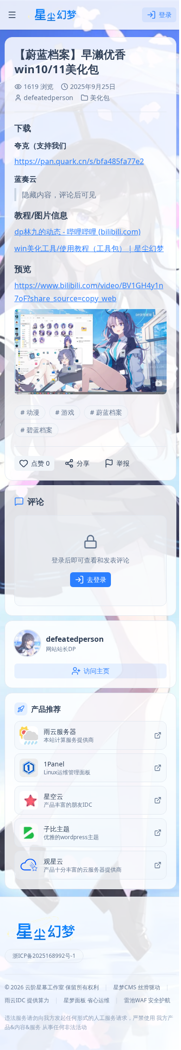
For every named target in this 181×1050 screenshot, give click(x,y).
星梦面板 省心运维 (87, 1000)
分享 (83, 463)
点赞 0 (40, 463)
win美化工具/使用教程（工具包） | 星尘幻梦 (89, 248)
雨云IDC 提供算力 (27, 1000)
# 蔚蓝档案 (106, 412)
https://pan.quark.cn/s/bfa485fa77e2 (79, 161)
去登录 (96, 579)
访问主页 (97, 670)
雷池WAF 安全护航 (147, 1000)
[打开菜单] (12, 14)
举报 (122, 463)
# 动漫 (29, 412)
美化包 (100, 97)
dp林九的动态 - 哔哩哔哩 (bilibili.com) (77, 232)
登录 (165, 14)
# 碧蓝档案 (36, 429)
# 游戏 (64, 412)
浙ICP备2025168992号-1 (44, 956)
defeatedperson (48, 97)
